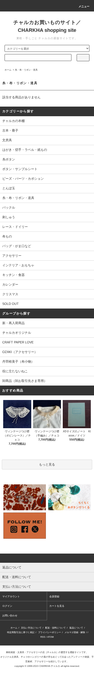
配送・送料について (55, 627)
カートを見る (56, 605)
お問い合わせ (9, 615)
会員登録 (54, 596)
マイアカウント (11, 596)
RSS (42, 637)
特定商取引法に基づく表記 (20, 632)
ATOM (50, 637)
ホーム (8, 70)
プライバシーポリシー (49, 632)
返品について (76, 627)
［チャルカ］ (51, 652)
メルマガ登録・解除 (75, 632)
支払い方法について (31, 627)
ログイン (7, 605)
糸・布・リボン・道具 (26, 70)
